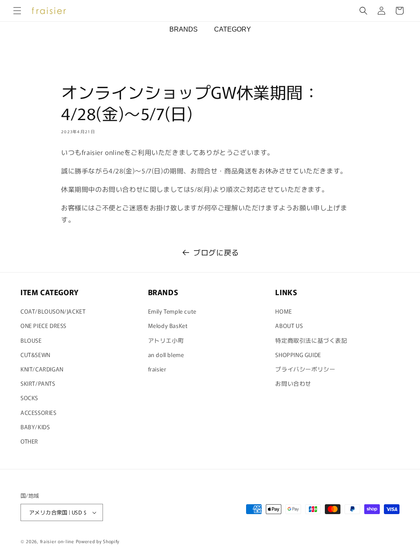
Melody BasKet (168, 325)
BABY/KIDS (35, 427)
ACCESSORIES (39, 412)
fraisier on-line (57, 541)
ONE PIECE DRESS (43, 325)
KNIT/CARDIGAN (42, 369)
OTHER (29, 441)
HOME (283, 311)
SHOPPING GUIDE (298, 355)
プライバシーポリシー (305, 369)
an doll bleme (166, 355)
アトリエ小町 (166, 340)
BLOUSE (31, 340)
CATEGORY (232, 29)
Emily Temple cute (172, 311)
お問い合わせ (293, 383)
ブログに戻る (216, 252)
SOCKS (29, 398)
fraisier (157, 369)
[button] (17, 11)
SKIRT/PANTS (38, 383)
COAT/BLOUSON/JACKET (53, 311)
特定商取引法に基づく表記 (311, 340)
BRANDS (183, 29)
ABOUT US (289, 325)
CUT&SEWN (35, 355)
